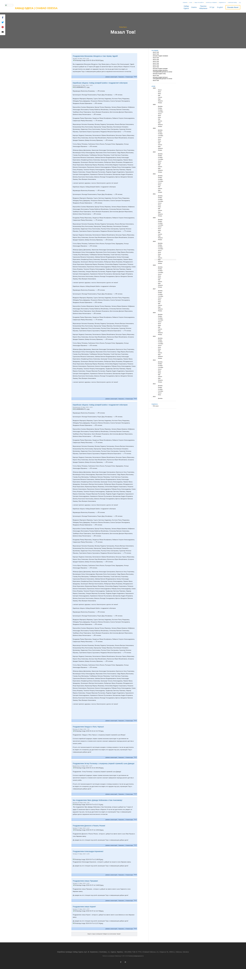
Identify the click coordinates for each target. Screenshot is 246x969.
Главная (185, 2)
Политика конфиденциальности (136, 956)
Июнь (159, 93)
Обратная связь (232, 2)
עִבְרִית (212, 7)
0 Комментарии (129, 77)
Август (160, 90)
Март (159, 99)
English (220, 7)
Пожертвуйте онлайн (233, 7)
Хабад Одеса (123, 27)
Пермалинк (121, 77)
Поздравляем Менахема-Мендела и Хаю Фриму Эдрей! (95, 56)
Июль (159, 91)
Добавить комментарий (111, 77)
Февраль (160, 101)
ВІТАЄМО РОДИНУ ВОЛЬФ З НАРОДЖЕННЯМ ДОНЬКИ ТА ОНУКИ (162, 71)
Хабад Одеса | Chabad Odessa (36, 8)
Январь (160, 102)
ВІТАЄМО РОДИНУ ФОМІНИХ (160, 56)
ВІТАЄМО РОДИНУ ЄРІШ (159, 73)
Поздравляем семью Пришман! (85, 881)
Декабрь (160, 106)
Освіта (194, 7)
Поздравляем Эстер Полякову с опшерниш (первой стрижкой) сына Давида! (103, 763)
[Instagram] (125, 962)
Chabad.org (118, 956)
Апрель (160, 97)
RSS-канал (156, 406)
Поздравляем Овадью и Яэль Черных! (88, 727)
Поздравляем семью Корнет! (84, 907)
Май (159, 95)
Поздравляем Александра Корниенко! (88, 851)
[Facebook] (121, 962)
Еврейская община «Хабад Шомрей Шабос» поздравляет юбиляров (100, 83)
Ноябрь (160, 108)
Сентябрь (160, 111)
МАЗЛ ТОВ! (156, 52)
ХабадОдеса (186, 7)
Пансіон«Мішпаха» (203, 7)
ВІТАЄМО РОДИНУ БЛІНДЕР (160, 68)
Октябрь (160, 110)
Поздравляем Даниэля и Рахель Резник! (89, 826)
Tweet (135, 76)
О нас (190, 2)
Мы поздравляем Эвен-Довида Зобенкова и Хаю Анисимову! (97, 800)
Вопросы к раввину (211, 2)
